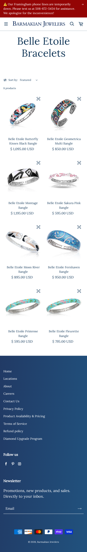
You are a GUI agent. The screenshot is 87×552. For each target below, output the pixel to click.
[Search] (71, 24)
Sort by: (13, 80)
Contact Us (11, 401)
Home (7, 371)
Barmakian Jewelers (48, 541)
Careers (8, 394)
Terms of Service (15, 424)
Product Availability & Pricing (24, 416)
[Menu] (5, 24)
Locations (10, 379)
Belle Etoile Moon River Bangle (23, 269)
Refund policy (13, 431)
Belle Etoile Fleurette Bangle (64, 333)
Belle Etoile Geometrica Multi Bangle (64, 141)
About (7, 386)
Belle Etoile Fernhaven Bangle (64, 269)
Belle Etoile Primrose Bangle (23, 333)
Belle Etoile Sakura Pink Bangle (64, 205)
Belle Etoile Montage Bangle (23, 205)
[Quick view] (38, 98)
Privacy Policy (13, 409)
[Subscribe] (80, 508)
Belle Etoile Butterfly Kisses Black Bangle (23, 141)
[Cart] (81, 24)
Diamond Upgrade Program (22, 439)
